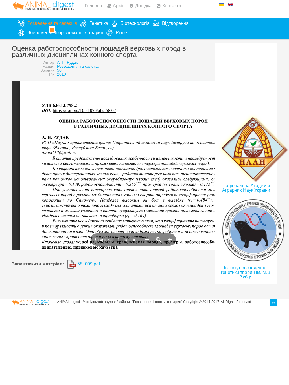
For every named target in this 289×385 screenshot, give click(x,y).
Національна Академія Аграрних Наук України (246, 188)
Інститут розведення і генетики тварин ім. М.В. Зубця (246, 272)
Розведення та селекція (79, 66)
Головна (93, 5)
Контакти (171, 5)
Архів (118, 5)
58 (59, 70)
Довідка (143, 5)
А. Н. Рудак (67, 62)
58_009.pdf (88, 264)
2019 (61, 74)
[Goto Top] (273, 302)
